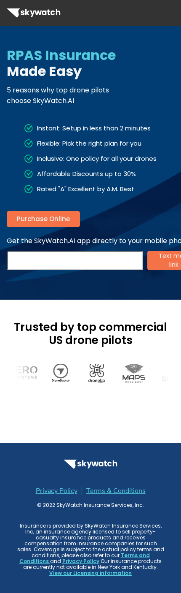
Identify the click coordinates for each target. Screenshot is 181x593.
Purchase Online (43, 218)
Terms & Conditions (116, 491)
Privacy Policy (56, 491)
